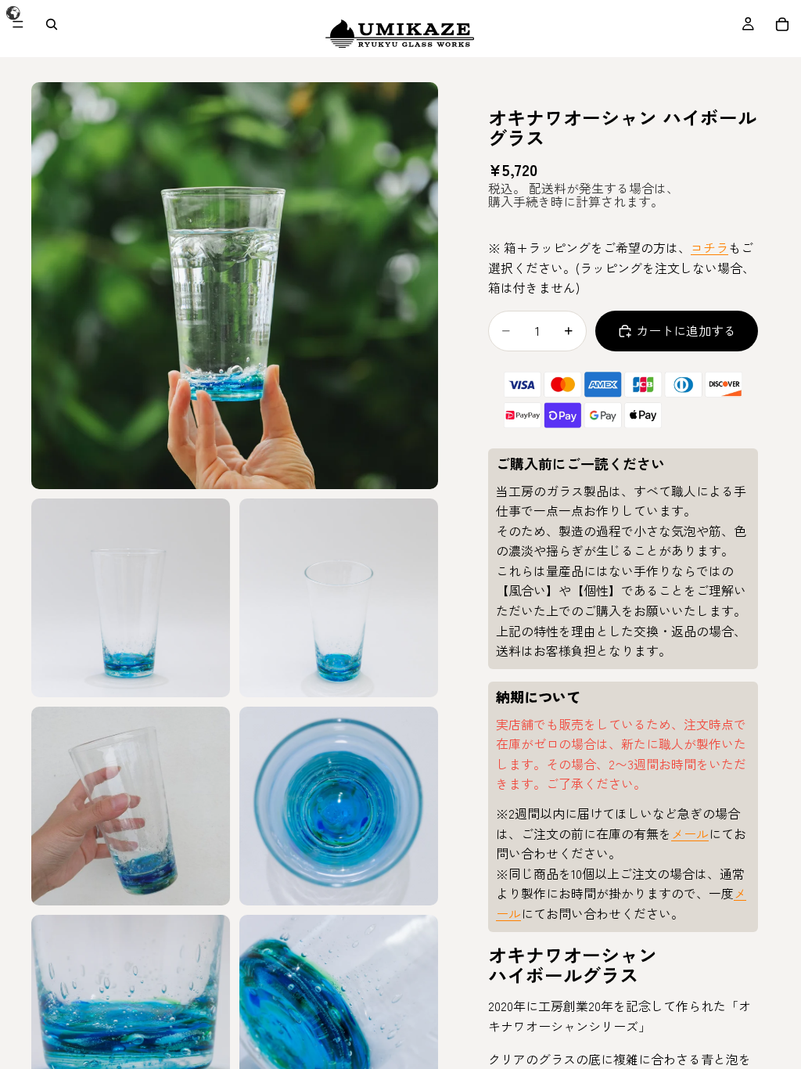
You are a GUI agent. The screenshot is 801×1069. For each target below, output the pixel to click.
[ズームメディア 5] (338, 806)
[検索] (51, 24)
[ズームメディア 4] (130, 806)
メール (690, 833)
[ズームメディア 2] (130, 598)
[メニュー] (18, 24)
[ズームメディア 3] (338, 598)
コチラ (709, 247)
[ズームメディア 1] (234, 285)
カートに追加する (686, 330)
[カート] (782, 24)
